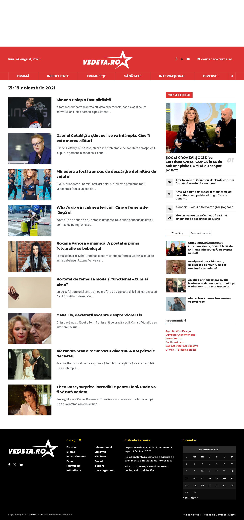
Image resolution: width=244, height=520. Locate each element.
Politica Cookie (190, 514)
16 (194, 478)
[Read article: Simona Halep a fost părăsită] (29, 112)
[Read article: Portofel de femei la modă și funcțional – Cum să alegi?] (29, 292)
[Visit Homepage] (108, 59)
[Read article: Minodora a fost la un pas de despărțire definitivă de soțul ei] (29, 184)
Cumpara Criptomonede (180, 334)
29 (186, 492)
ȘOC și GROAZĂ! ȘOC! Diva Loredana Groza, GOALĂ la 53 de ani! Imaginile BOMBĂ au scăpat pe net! (194, 164)
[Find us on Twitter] (181, 59)
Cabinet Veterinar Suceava (182, 345)
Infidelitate (58, 76)
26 (216, 485)
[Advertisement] (99, 23)
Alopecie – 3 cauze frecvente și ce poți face (204, 207)
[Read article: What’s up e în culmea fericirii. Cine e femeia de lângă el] (29, 220)
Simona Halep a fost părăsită (83, 100)
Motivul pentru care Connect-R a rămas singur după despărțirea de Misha (201, 217)
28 (231, 485)
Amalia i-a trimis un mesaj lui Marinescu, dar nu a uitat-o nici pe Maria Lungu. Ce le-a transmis (204, 195)
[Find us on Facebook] (176, 59)
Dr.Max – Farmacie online (181, 349)
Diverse (210, 76)
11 (209, 471)
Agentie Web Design (178, 331)
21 (232, 478)
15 (186, 478)
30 (194, 492)
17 (202, 478)
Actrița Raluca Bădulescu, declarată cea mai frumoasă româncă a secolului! (205, 182)
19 (217, 478)
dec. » (194, 497)
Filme (70, 461)
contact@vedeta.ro (216, 59)
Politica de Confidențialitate (219, 514)
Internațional (172, 76)
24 (202, 485)
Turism (99, 465)
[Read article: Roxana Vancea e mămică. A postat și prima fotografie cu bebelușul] (29, 256)
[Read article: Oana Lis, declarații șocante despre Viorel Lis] (29, 328)
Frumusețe (96, 76)
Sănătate (132, 76)
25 (209, 485)
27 (224, 485)
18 (209, 478)
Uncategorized (105, 470)
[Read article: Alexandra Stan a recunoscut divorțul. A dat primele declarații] (29, 364)
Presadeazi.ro (174, 338)
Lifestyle (100, 451)
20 (224, 478)
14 (232, 471)
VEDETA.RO (36, 514)
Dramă (23, 76)
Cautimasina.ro (175, 342)
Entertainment (76, 456)
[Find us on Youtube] (188, 59)
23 (194, 485)
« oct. (186, 497)
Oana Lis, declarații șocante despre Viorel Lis (99, 315)
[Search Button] (232, 76)
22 (186, 485)
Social (99, 461)
